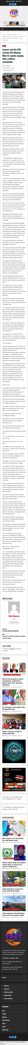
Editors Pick (5, 1030)
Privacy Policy (7, 995)
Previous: (10, 630)
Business (6, 725)
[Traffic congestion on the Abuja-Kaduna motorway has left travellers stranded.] (14, 903)
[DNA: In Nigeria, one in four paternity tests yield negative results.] (14, 828)
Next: (13, 636)
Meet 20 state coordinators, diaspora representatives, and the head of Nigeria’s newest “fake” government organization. (12, 682)
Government (7, 674)
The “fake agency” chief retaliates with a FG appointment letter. (13, 708)
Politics (17, 858)
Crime (3, 1027)
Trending (18, 674)
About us (6, 986)
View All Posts (14, 622)
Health (5, 834)
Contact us (7, 989)
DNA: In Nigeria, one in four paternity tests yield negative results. (13, 839)
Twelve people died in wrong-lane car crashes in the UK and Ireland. (12, 890)
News (4, 46)
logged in (12, 649)
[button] (2, 29)
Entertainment (6, 1020)
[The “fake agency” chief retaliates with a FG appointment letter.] (14, 697)
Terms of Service (8, 998)
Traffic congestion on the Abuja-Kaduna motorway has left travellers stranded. (13, 914)
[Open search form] (25, 28)
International (7, 884)
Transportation (16, 884)
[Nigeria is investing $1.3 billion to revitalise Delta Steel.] (14, 721)
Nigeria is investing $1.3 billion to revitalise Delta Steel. (12, 732)
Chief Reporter (7, 65)
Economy (12, 725)
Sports (4, 1023)
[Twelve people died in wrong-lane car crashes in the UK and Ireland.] (14, 879)
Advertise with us (8, 992)
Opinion (12, 858)
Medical (11, 834)
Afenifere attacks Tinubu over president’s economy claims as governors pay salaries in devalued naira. (14, 864)
